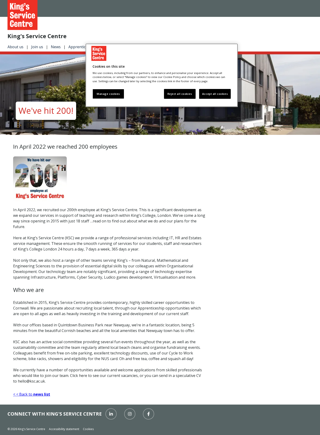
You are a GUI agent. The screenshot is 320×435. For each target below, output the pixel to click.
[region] (162, 75)
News (56, 46)
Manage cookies (108, 94)
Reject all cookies (179, 94)
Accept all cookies (215, 94)
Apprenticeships (82, 46)
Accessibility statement (64, 429)
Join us (37, 46)
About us (15, 46)
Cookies (88, 429)
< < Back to (31, 394)
